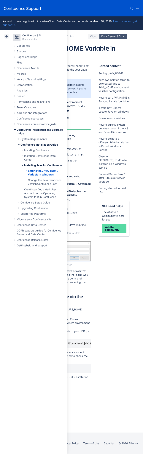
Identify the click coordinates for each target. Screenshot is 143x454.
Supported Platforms (33, 213)
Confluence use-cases (30, 118)
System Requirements (33, 139)
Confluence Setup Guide (35, 202)
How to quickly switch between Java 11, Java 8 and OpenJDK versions (113, 128)
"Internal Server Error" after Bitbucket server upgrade (111, 177)
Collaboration (25, 84)
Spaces (21, 51)
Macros (21, 73)
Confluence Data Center (31, 224)
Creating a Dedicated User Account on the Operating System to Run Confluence (40, 193)
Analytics (22, 90)
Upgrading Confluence (34, 208)
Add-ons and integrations (32, 112)
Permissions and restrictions (33, 101)
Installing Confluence (36, 150)
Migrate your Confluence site (34, 219)
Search (131, 8)
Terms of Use (91, 443)
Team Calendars (26, 107)
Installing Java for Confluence (43, 165)
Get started (23, 45)
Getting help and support (32, 245)
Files (19, 62)
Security (109, 443)
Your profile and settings (31, 79)
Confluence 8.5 (31, 35)
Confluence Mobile (28, 68)
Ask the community (112, 228)
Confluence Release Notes (32, 239)
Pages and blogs (27, 56)
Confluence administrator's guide (36, 124)
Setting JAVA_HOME (110, 73)
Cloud (93, 36)
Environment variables (111, 118)
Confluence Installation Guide (39, 144)
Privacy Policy (70, 443)
